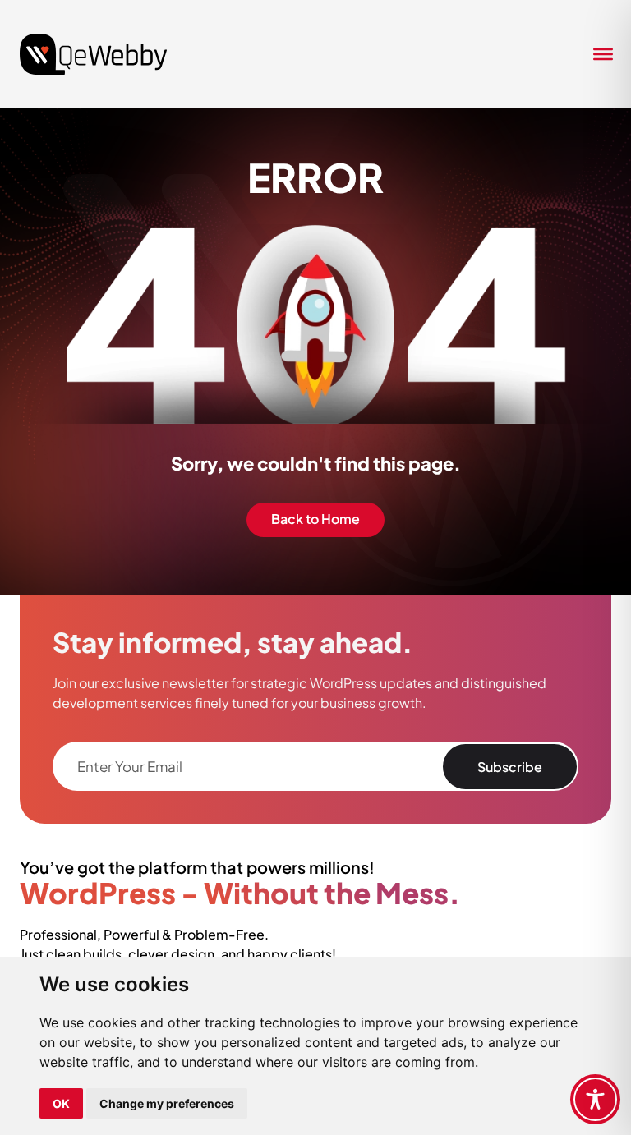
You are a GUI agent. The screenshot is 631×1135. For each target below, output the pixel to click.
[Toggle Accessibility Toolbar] (595, 1099)
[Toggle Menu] (598, 54)
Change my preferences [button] (166, 1103)
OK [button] (61, 1103)
